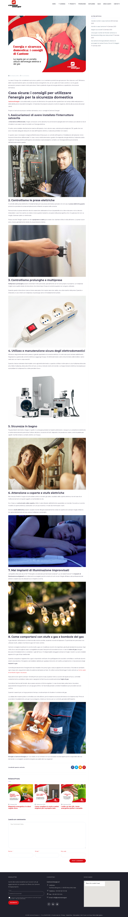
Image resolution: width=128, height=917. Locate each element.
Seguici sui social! (96, 29)
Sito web (63, 851)
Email (37, 851)
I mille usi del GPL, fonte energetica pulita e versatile (71, 807)
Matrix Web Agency (97, 915)
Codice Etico (69, 915)
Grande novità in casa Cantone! (101, 21)
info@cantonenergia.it (60, 897)
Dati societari (76, 915)
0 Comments (25, 75)
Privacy (63, 915)
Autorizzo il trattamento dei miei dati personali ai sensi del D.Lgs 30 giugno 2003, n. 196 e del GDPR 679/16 (25, 898)
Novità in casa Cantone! (98, 26)
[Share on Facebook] (72, 767)
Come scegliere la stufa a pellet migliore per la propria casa (47, 807)
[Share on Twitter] (76, 767)
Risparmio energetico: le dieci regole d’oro (19, 807)
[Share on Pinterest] (84, 767)
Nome (10, 851)
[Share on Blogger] (80, 767)
